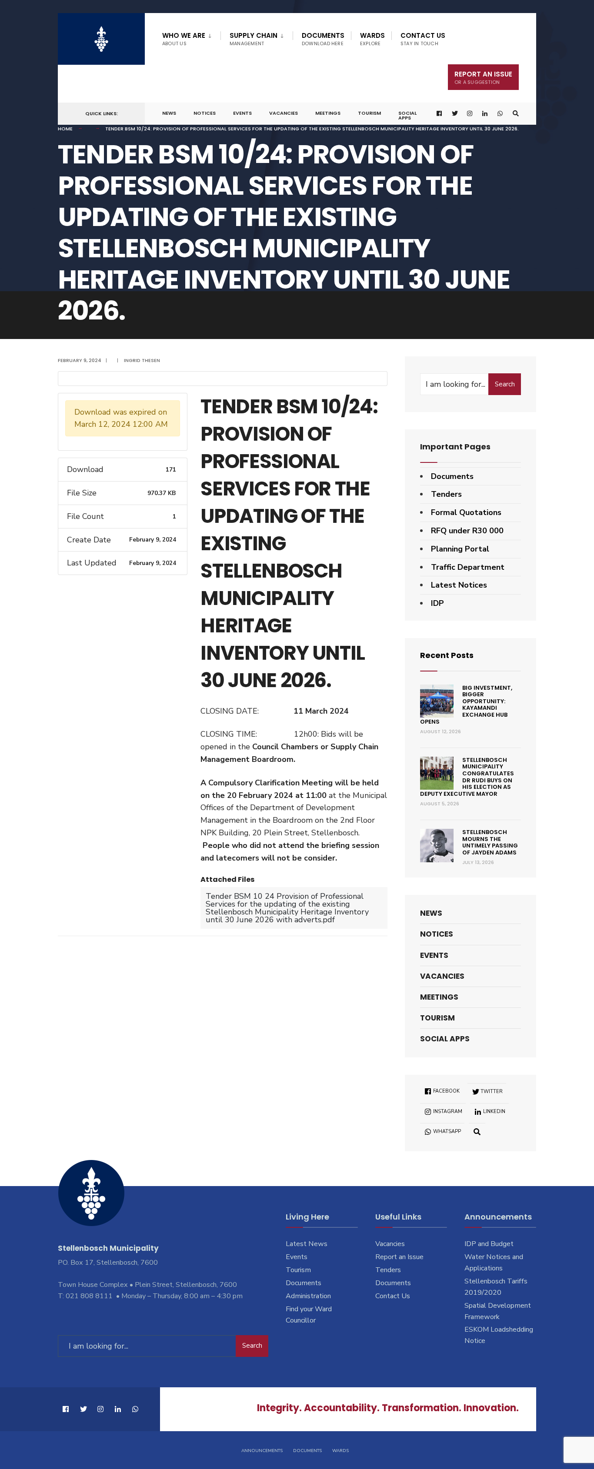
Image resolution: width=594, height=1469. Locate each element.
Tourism (369, 113)
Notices (205, 113)
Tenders (446, 494)
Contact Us (422, 39)
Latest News (306, 1244)
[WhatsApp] (500, 113)
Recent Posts (447, 655)
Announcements (262, 1451)
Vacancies (283, 113)
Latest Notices (459, 585)
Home (65, 128)
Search (505, 384)
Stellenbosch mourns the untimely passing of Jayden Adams (490, 842)
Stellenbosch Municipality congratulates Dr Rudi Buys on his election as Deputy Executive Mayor (467, 777)
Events (242, 113)
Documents (323, 39)
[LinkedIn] (485, 113)
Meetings (327, 113)
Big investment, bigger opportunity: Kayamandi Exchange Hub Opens (466, 705)
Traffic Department (467, 567)
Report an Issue (399, 1257)
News (169, 113)
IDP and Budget (489, 1244)
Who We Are (183, 39)
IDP (437, 603)
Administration (308, 1296)
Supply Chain (253, 39)
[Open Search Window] (516, 113)
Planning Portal (460, 549)
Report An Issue (483, 78)
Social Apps (407, 115)
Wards (372, 39)
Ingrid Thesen (142, 360)
